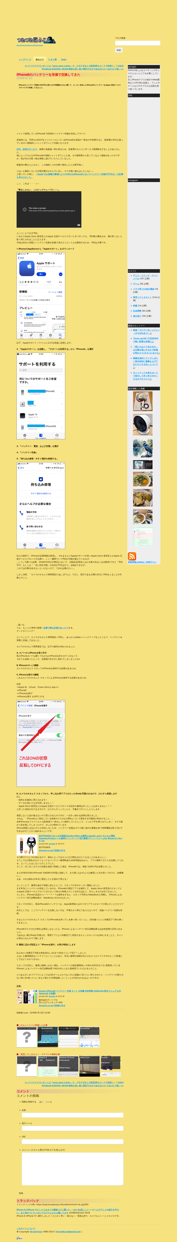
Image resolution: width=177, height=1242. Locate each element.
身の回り (137, 316)
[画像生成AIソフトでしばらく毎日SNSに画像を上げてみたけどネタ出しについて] (143, 464)
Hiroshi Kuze (36, 1231)
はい (41, 1101)
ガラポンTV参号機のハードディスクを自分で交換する (68, 1030)
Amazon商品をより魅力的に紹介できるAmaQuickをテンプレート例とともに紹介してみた (110, 1062)
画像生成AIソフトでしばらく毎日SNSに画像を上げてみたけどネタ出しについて (145, 361)
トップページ (25, 59)
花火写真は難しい (24, 1028)
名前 (24, 1110)
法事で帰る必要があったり (56, 627)
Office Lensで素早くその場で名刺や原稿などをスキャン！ (89, 1060)
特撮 (135, 305)
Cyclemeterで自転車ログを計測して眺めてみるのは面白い (89, 1030)
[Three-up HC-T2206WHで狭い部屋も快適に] (143, 424)
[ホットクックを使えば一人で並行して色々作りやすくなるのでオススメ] (143, 479)
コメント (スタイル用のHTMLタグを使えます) (43, 1150)
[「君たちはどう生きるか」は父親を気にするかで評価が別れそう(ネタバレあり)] (143, 447)
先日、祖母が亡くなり (27, 149)
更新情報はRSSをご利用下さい (142, 562)
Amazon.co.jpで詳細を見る (52, 850)
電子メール (27, 1123)
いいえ (49, 1101)
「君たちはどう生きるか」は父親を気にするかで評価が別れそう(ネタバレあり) (145, 349)
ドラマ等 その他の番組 (143, 289)
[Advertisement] (88, 18)
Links (63, 59)
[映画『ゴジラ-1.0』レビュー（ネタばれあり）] (143, 401)
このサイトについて (26, 1228)
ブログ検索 (120, 38)
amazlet (52, 844)
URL (24, 1136)
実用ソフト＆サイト (142, 297)
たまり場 (52, 59)
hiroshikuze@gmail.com (68, 1231)
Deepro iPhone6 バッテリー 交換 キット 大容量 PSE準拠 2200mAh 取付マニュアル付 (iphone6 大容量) (80, 992)
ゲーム (136, 283)
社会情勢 (137, 310)
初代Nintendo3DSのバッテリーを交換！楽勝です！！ (47, 1030)
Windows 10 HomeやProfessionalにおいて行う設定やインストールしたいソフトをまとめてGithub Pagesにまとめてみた (68, 1063)
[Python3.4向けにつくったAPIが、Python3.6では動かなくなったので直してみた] (143, 536)
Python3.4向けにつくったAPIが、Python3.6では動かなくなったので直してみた (47, 1061)
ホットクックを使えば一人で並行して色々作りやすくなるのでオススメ (145, 375)
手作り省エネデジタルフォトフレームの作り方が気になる (26, 1060)
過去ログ (40, 59)
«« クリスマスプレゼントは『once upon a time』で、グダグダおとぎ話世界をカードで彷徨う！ (70, 65)
